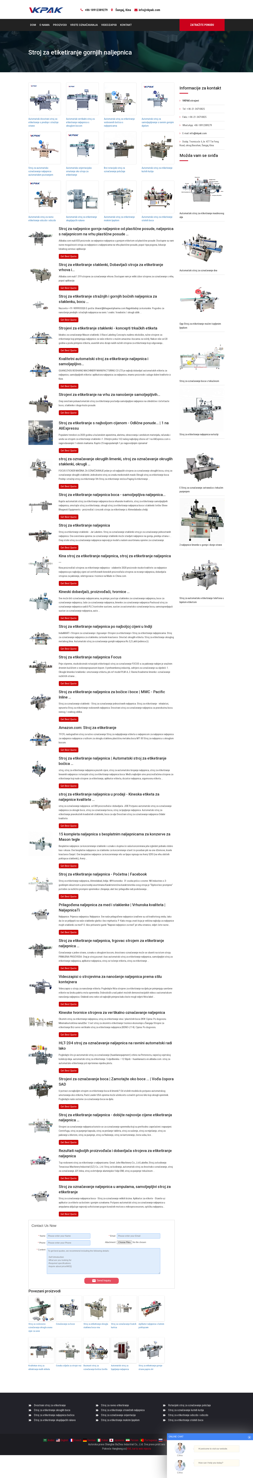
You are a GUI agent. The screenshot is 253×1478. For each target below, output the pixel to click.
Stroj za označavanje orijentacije (118, 1415)
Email (112, 1236)
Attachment (110, 1242)
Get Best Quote (69, 256)
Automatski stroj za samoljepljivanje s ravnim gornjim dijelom (158, 122)
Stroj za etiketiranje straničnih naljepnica (123, 1410)
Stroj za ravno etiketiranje (115, 1405)
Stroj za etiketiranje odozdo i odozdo (188, 1415)
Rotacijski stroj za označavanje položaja (189, 1405)
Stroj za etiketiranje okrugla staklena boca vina (95, 1326)
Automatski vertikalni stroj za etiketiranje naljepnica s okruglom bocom (80, 122)
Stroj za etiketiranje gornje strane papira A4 (150, 1367)
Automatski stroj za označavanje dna (198, 270)
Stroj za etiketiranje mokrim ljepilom (120, 1420)
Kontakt (126, 24)
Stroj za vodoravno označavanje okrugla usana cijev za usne (40, 1327)
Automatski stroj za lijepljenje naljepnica (120, 1367)
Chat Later (226, 1469)
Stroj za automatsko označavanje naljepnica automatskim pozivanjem (40, 171)
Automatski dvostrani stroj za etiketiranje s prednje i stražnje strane (43, 122)
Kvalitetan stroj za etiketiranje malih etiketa (39, 1367)
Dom (33, 24)
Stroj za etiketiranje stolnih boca (185, 1420)
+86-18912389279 (96, 10)
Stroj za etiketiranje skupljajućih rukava (55, 1420)
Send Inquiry (104, 1280)
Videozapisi (109, 24)
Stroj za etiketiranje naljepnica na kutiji (199, 434)
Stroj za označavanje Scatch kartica (123, 1326)
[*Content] (39, 1273)
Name (41, 1236)
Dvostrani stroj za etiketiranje (50, 1405)
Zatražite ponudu (202, 24)
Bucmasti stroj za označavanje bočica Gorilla (95, 1367)
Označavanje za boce (65, 1324)
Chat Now (208, 1469)
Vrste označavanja (84, 24)
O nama (44, 24)
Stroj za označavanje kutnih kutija (186, 1410)
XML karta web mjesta (139, 1448)
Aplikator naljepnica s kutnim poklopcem (151, 1326)
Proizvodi (60, 24)
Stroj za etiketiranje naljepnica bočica (54, 1415)
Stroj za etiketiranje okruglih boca (52, 1410)
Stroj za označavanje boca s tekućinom (199, 381)
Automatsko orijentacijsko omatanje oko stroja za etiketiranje (79, 171)
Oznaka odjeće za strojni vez (68, 1365)
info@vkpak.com (149, 10)
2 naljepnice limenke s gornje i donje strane (201, 544)
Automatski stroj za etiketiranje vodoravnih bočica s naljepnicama (119, 122)
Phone (41, 1243)
